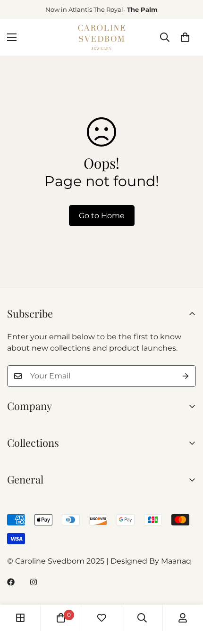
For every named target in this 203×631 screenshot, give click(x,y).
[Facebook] (11, 582)
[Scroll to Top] (186, 581)
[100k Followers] (33, 582)
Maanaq (176, 561)
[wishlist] (101, 618)
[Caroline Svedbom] (101, 37)
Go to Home (102, 215)
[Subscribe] (185, 376)
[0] (185, 37)
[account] (182, 618)
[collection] (20, 618)
